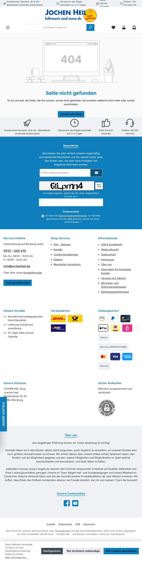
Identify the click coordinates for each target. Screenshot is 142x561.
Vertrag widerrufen (17, 282)
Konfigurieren (52, 550)
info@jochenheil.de (16, 266)
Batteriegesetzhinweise (115, 291)
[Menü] (7, 27)
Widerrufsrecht (110, 249)
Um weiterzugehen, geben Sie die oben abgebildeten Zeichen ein (71, 195)
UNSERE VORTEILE (3, 414)
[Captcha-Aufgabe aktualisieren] (99, 185)
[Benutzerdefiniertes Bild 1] (58, 318)
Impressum (107, 259)
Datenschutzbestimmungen (73, 215)
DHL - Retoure (62, 244)
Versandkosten (62, 531)
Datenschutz (108, 254)
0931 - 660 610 (14, 251)
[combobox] (56, 27)
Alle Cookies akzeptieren (121, 550)
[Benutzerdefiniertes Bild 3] (58, 328)
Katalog (58, 259)
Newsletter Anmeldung (67, 264)
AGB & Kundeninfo (111, 244)
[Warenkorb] (134, 27)
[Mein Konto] (123, 27)
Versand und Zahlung (113, 278)
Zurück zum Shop (71, 114)
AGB (69, 219)
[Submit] (96, 173)
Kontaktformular (32, 272)
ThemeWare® (117, 534)
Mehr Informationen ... (16, 557)
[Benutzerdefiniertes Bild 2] (75, 318)
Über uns (106, 264)
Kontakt (58, 249)
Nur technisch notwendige (83, 550)
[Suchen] (90, 27)
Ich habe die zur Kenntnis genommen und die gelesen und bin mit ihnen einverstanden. (72, 218)
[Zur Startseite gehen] (71, 15)
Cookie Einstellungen (66, 254)
